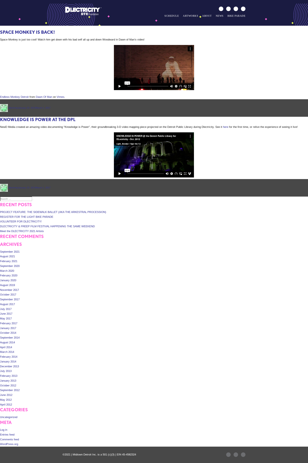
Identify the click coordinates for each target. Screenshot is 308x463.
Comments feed (9, 439)
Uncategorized (8, 417)
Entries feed (7, 434)
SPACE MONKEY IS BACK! (27, 32)
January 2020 (8, 280)
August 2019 (7, 285)
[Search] (221, 9)
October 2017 (8, 294)
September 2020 (10, 266)
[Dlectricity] (83, 10)
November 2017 (9, 289)
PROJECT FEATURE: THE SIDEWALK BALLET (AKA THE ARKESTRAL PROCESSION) (53, 212)
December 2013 (9, 366)
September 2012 (10, 390)
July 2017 (6, 309)
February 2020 (8, 275)
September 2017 (10, 299)
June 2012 (6, 395)
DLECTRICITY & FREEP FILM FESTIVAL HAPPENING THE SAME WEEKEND (47, 226)
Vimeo (60, 96)
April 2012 (6, 404)
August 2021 (7, 256)
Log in (3, 429)
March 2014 (7, 351)
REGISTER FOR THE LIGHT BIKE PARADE (26, 216)
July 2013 (6, 371)
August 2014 (7, 342)
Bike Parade (236, 15)
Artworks (190, 15)
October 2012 (8, 385)
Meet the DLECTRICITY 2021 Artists (22, 231)
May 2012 (6, 399)
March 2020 (7, 270)
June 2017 (6, 313)
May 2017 (6, 318)
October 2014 (8, 332)
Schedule (171, 15)
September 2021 (10, 251)
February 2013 (8, 375)
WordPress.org (9, 444)
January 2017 (8, 328)
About (207, 15)
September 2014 (10, 337)
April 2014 (6, 347)
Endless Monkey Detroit (14, 96)
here (225, 126)
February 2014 (8, 356)
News (219, 15)
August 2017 (7, 304)
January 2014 (8, 361)
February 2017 (8, 323)
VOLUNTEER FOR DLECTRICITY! (21, 221)
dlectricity (13, 107)
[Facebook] (228, 9)
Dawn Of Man (44, 96)
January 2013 (8, 380)
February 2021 (8, 261)
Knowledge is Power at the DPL (38, 119)
